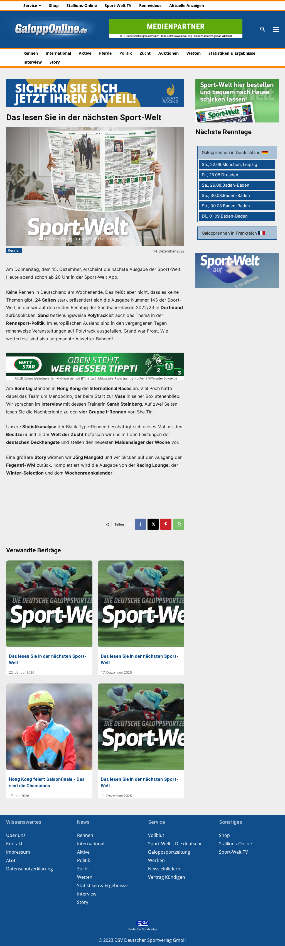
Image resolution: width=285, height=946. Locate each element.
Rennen (14, 250)
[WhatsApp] (178, 524)
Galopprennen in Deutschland (232, 152)
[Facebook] (140, 524)
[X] (153, 524)
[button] (262, 29)
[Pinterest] (165, 524)
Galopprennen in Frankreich (230, 233)
